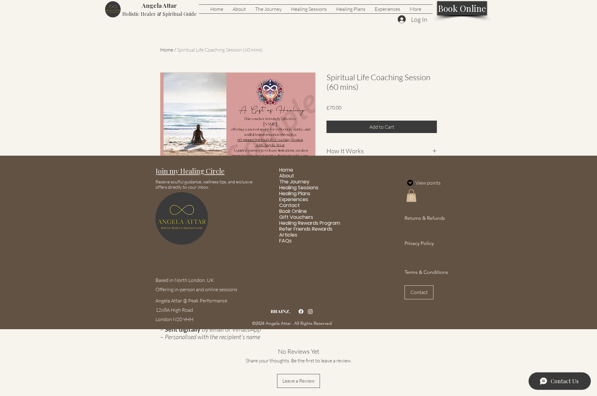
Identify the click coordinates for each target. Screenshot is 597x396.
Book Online (293, 211)
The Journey (294, 182)
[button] (189, 171)
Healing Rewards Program (294, 223)
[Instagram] (310, 311)
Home (166, 50)
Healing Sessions (294, 188)
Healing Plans (294, 193)
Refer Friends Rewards (294, 229)
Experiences (293, 199)
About (286, 176)
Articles (288, 235)
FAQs (285, 241)
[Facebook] (301, 311)
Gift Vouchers (294, 217)
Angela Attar (159, 5)
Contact (289, 205)
